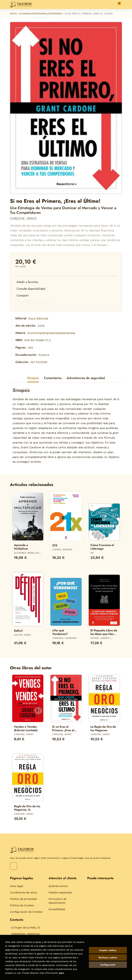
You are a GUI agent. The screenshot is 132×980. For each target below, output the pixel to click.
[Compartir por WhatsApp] (32, 303)
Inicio (13, 13)
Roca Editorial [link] (38, 318)
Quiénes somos (58, 886)
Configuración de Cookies (26, 911)
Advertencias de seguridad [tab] (86, 378)
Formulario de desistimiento (57, 900)
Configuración (107, 964)
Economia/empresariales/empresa (40, 13)
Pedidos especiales (60, 892)
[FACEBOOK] (13, 866)
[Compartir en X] (25, 303)
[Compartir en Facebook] (18, 303)
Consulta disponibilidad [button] (31, 289)
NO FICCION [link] (39, 362)
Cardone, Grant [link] (23, 218)
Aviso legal (16, 886)
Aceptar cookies (107, 950)
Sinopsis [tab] (33, 378)
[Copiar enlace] (46, 303)
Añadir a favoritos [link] (27, 282)
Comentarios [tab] (52, 378)
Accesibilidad (57, 909)
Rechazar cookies (108, 957)
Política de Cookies (22, 905)
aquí (61, 973)
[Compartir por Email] (39, 303)
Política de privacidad (23, 898)
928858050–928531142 (25, 934)
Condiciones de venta (23, 892)
